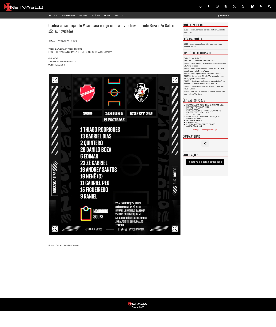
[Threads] (243, 6)
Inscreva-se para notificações (205, 161)
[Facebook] (226, 6)
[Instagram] (217, 6)
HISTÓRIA (83, 15)
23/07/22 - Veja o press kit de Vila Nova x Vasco (202, 73)
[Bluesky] (252, 6)
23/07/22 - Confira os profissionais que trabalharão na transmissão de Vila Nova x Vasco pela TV (204, 82)
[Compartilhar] (205, 143)
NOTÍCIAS (96, 15)
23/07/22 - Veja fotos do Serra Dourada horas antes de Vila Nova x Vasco (205, 64)
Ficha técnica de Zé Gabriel (194, 58)
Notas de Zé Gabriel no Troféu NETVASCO (200, 61)
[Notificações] (200, 6)
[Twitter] (234, 6)
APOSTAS (119, 15)
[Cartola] (209, 6)
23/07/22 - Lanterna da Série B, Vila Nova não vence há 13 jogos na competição (204, 77)
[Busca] (269, 6)
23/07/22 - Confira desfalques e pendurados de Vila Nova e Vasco (203, 87)
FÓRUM (107, 15)
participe (196, 130)
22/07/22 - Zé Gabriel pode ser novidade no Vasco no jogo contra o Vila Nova (204, 92)
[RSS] (261, 6)
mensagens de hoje (209, 130)
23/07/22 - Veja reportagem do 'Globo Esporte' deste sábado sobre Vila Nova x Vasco (204, 69)
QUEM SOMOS (223, 15)
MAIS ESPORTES (68, 15)
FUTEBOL (53, 15)
